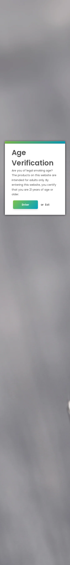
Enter (25, 205)
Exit (47, 205)
